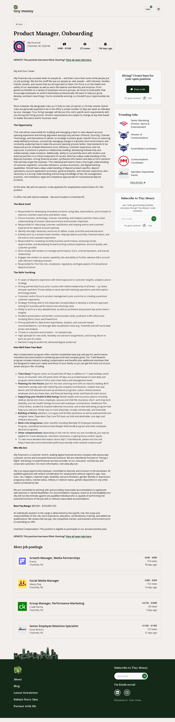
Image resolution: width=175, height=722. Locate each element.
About (18, 679)
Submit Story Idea (26, 699)
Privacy (138, 700)
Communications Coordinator (139, 161)
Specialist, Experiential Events (142, 173)
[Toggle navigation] (158, 9)
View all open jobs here (78, 59)
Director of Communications (139, 136)
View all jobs (136, 182)
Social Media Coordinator (144, 148)
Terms (131, 700)
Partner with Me (25, 706)
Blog (17, 686)
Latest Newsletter (26, 692)
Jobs (148, 9)
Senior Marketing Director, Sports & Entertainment (140, 123)
